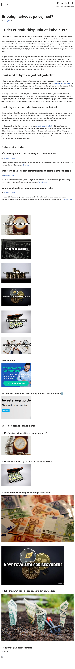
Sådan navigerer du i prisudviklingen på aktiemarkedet (28, 153)
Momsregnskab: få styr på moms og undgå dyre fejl (27, 188)
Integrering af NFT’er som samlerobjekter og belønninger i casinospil (36, 171)
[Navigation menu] (3, 4)
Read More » (27, 165)
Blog (13, 158)
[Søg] (7, 4)
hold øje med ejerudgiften (45, 126)
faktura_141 (6, 21)
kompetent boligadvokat (62, 83)
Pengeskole (6, 158)
